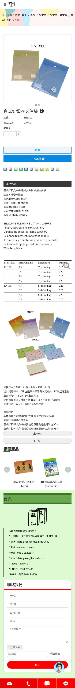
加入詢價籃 (37, 159)
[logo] (37, 517)
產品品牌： (9, 122)
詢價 (37, 150)
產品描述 (11, 184)
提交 (37, 665)
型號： (7, 117)
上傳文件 (15, 647)
